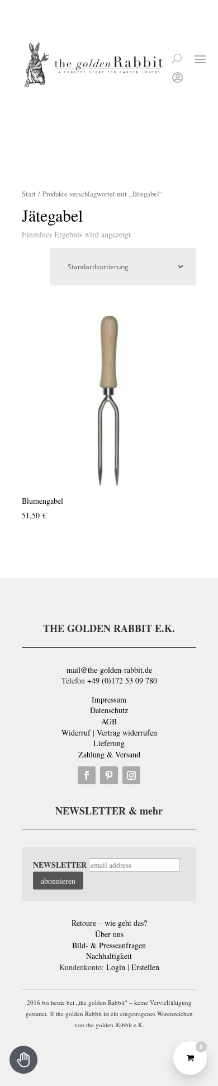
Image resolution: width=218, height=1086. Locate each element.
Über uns (109, 934)
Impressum (109, 699)
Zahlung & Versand (109, 754)
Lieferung (109, 743)
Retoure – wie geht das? (109, 923)
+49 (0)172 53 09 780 (122, 680)
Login (115, 967)
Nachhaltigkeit (109, 956)
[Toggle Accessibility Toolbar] (23, 1060)
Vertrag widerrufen (127, 732)
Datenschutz (109, 710)
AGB (109, 721)
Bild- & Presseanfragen (109, 945)
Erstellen (145, 967)
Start (29, 194)
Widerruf (76, 732)
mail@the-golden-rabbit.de (109, 669)
